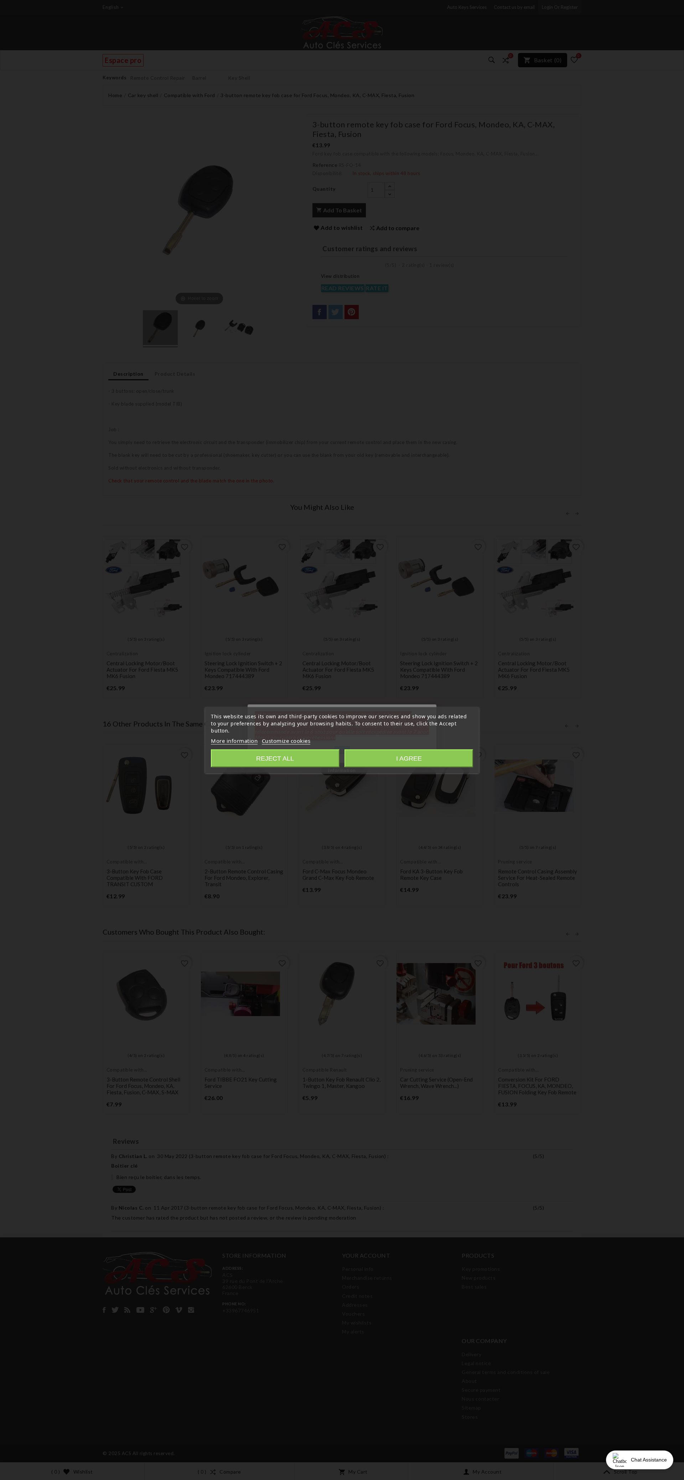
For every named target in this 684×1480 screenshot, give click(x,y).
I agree (409, 758)
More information (234, 740)
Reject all (275, 758)
